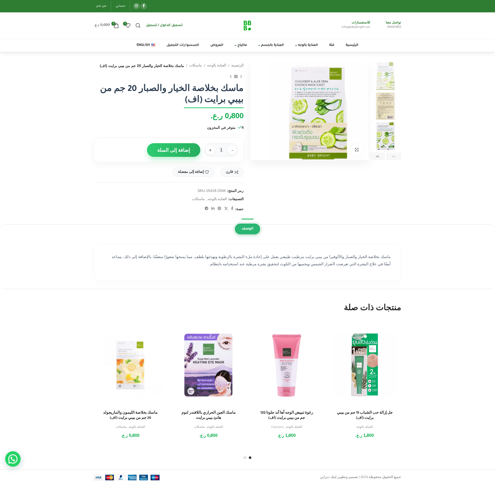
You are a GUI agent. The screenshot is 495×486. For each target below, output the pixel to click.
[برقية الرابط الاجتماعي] (206, 209)
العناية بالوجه (216, 66)
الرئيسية (237, 66)
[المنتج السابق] (241, 76)
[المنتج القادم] (230, 76)
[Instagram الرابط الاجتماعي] (136, 6)
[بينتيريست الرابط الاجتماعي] (219, 209)
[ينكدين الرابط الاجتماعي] (213, 209)
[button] (13, 459)
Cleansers (277, 427)
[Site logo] (247, 26)
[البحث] (138, 25)
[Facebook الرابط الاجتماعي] (143, 6)
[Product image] (364, 365)
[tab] (247, 229)
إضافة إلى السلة (173, 150)
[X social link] (226, 209)
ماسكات (195, 66)
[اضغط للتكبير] (356, 149)
